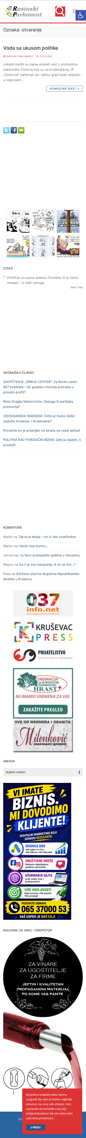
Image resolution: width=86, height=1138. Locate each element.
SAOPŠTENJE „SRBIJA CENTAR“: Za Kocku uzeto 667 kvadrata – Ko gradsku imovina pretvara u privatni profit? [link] (40, 387)
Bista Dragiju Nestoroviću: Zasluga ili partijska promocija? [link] (38, 404)
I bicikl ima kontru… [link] (33, 546)
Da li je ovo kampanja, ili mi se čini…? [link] (47, 564)
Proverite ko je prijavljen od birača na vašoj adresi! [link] (41, 430)
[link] (81, 15)
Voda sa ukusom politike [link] (30, 48)
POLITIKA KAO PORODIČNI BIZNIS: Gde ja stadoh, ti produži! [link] (42, 442)
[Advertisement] (43, 175)
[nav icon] (74, 11)
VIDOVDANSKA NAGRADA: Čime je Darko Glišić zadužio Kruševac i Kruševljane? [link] (39, 418)
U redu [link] (36, 1127)
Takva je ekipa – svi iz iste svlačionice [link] (47, 537)
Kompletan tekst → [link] (64, 88)
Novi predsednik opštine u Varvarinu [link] (52, 555)
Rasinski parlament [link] (19, 56)
